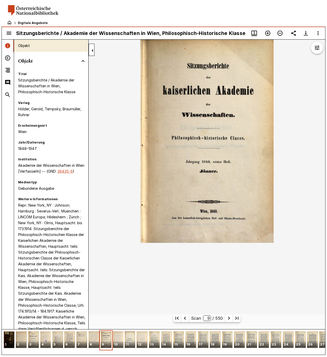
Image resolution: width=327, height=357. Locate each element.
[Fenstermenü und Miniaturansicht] (254, 33)
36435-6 (65, 171)
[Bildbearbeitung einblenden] (317, 48)
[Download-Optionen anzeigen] (306, 33)
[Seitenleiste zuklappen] (92, 50)
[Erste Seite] (177, 318)
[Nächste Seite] (229, 318)
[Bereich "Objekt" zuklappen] (83, 61)
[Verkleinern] (280, 33)
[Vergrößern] (268, 33)
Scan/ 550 (207, 318)
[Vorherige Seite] (185, 318)
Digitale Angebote (33, 23)
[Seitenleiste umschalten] (9, 33)
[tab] (8, 46)
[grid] (163, 342)
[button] (9, 340)
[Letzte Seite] (237, 318)
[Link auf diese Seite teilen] (293, 33)
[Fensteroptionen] (318, 33)
